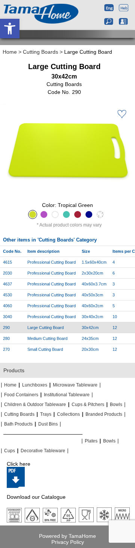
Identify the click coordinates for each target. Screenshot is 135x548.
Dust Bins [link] (48, 424)
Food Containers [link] (21, 394)
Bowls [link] (116, 404)
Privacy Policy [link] (67, 542)
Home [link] (10, 52)
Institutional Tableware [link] (67, 394)
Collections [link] (68, 414)
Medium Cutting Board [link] (47, 338)
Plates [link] (91, 441)
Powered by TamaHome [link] (67, 536)
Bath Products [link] (18, 424)
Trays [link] (45, 414)
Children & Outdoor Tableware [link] (35, 404)
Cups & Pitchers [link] (88, 404)
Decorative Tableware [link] (43, 450)
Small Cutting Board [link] (45, 349)
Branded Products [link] (104, 414)
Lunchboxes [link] (34, 385)
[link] (10, 28)
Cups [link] (9, 450)
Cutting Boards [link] (40, 52)
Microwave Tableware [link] (75, 385)
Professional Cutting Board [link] (51, 262)
